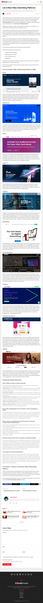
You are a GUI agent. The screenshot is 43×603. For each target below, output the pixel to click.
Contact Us (21, 593)
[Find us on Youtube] (12, 574)
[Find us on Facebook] (23, 574)
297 (14, 513)
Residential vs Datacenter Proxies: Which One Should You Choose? (13, 516)
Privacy (21, 595)
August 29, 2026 (10, 518)
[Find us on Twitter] (28, 574)
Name (3, 546)
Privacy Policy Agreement (7, 559)
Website (23, 551)
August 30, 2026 (10, 513)
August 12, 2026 (30, 518)
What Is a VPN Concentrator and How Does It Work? (33, 512)
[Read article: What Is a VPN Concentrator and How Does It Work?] (24, 512)
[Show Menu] (41, 2)
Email (3, 551)
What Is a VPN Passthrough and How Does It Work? (14, 512)
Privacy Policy (19, 561)
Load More (21, 522)
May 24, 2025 (15, 13)
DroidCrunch (18, 600)
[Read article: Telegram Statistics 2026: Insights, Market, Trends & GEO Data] (24, 517)
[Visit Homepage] (6, 2)
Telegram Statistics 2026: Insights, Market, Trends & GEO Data (33, 516)
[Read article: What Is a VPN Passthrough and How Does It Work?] (4, 512)
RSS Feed (21, 597)
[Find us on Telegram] (17, 574)
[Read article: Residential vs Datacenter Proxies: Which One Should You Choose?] (4, 517)
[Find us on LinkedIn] (31, 574)
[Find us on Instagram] (14, 574)
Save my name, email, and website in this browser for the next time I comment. (18, 557)
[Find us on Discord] (20, 574)
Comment (4, 532)
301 (34, 518)
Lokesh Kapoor (8, 13)
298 (14, 518)
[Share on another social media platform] (40, 484)
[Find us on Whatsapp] (26, 574)
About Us (21, 592)
